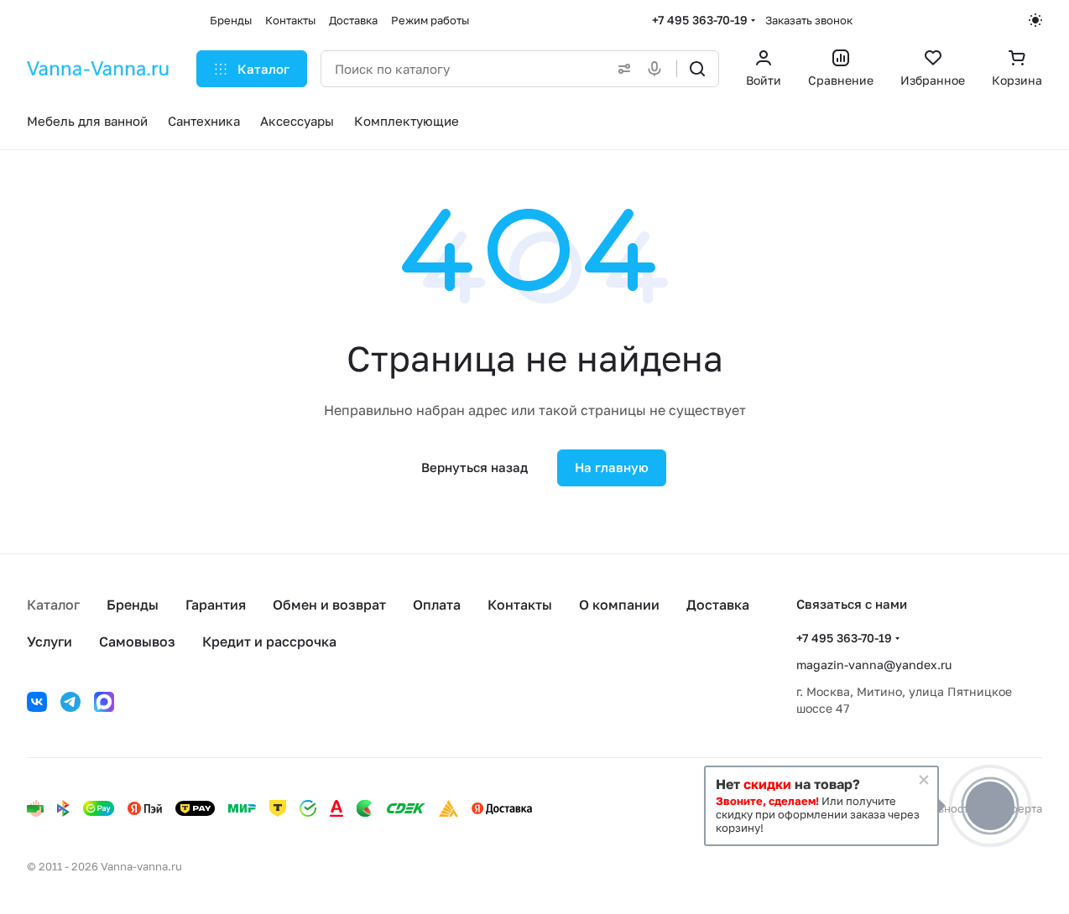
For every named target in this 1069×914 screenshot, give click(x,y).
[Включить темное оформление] (1035, 20)
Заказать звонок (809, 20)
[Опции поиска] (620, 68)
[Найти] (697, 68)
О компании (619, 604)
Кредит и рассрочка (269, 641)
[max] (104, 702)
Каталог (53, 604)
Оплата (437, 604)
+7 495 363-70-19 (700, 20)
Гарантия (215, 604)
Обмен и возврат (329, 604)
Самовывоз (137, 641)
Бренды (133, 604)
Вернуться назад (474, 467)
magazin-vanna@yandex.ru (874, 664)
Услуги (49, 641)
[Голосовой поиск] (657, 68)
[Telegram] (70, 702)
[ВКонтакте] (37, 702)
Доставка (717, 604)
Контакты (520, 604)
